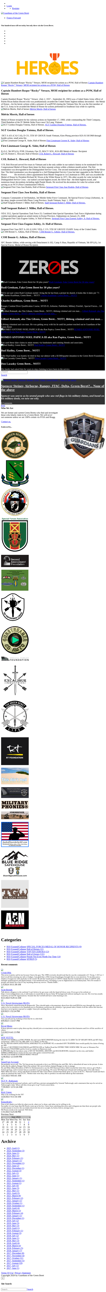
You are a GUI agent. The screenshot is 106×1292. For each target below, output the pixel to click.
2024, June (13, 1153)
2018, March (14, 1246)
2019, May (13, 1226)
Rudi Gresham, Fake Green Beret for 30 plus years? (71, 282)
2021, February (15, 1198)
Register (15, 8)
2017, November (15, 1256)
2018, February (15, 1248)
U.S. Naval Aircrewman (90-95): (15, 1003)
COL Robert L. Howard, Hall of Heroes (56, 154)
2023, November (15, 1163)
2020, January (14, 1216)
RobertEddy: (6, 1102)
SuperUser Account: (10, 1062)
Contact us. (6, 421)
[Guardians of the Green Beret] (15, 13)
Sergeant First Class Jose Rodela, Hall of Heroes (67, 187)
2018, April (13, 1243)
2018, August (14, 1233)
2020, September (15, 1206)
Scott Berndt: (7, 990)
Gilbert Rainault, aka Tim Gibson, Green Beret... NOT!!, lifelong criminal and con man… (52, 312)
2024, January (14, 1161)
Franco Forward (14, 18)
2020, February (15, 1213)
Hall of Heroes (35, 949)
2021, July (13, 1186)
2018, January (14, 1251)
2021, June (13, 1188)
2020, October (14, 1203)
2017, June (13, 1268)
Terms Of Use (7, 1273)
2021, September (15, 1181)
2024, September (15, 1151)
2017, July (13, 1266)
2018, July (13, 1236)
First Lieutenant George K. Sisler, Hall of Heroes (68, 140)
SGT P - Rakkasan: (9, 1081)
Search (30, 1289)
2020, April (13, 1208)
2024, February (15, 1158)
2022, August (14, 1171)
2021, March (14, 1196)
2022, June (13, 1176)
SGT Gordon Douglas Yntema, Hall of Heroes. (65, 125)
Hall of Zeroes (35, 954)
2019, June (13, 1223)
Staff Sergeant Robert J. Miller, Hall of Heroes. (65, 203)
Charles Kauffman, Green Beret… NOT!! (58, 295)
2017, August (14, 1263)
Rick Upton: (6, 1092)
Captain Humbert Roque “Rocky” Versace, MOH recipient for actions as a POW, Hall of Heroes (52, 84)
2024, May (13, 1156)
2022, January (14, 1178)
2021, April (13, 1193)
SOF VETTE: (7, 1037)
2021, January (14, 1201)
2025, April (13, 1148)
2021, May (13, 1191)
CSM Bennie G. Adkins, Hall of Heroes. (57, 232)
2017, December (15, 1253)
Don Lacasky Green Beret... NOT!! (50, 358)
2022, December (15, 1168)
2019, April (13, 1228)
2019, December (15, 1218)
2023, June (13, 1166)
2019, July (13, 1221)
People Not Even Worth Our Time (44, 956)
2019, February (15, 1231)
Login (9, 6)
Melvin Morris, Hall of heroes (43, 109)
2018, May (13, 1241)
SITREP (32, 959)
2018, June (13, 1238)
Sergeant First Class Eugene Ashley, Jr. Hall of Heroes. (76, 218)
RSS (3, 405)
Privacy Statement (23, 1273)
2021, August (14, 1183)
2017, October (15, 1258)
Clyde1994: (6, 973)
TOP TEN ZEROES (38, 951)
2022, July (13, 1173)
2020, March (14, 1211)
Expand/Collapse (18, 946)
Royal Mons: (6, 1026)
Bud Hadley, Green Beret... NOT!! (49, 345)
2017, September (15, 1261)
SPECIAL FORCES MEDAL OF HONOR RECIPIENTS (54, 946)
